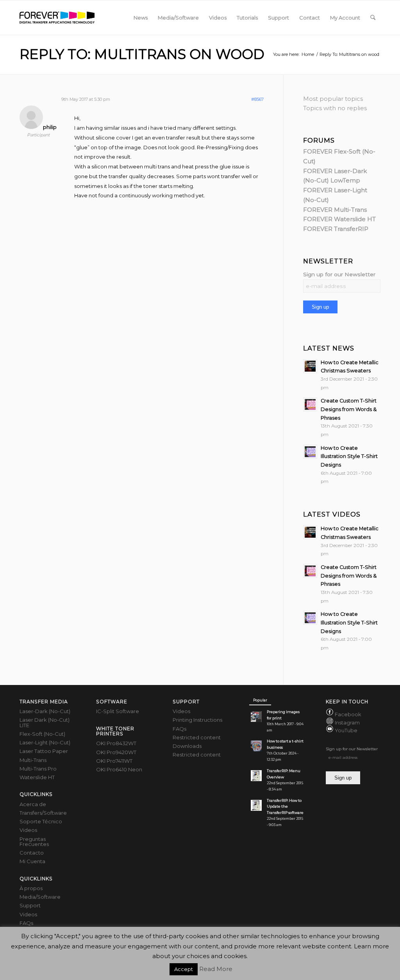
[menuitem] (141, 17)
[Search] (372, 17)
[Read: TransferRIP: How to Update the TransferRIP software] (256, 805)
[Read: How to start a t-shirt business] (256, 746)
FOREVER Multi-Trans (335, 209)
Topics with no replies (335, 108)
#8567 (257, 99)
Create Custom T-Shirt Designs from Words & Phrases (349, 409)
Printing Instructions (197, 720)
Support (30, 905)
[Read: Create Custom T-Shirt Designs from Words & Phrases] (310, 404)
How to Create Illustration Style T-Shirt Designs (349, 456)
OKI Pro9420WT (116, 752)
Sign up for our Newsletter (339, 274)
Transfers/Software (43, 813)
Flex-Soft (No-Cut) (42, 734)
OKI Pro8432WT (116, 743)
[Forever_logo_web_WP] (57, 17)
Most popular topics (333, 98)
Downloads (187, 746)
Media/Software (40, 897)
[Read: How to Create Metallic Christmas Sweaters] (310, 366)
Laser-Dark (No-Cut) (45, 711)
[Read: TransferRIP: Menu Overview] (256, 776)
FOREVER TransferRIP (335, 228)
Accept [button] (183, 969)
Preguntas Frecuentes (34, 841)
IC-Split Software (117, 711)
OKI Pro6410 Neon (119, 769)
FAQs (26, 923)
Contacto (32, 852)
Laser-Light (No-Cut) (45, 742)
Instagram (347, 722)
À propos (31, 888)
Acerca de (33, 804)
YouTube (346, 730)
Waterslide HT (37, 777)
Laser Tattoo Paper (44, 751)
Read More (215, 969)
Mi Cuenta (32, 861)
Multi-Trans (33, 760)
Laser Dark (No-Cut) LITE (45, 722)
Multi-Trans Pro (38, 768)
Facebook (348, 715)
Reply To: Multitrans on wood (142, 54)
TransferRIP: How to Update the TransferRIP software (285, 806)
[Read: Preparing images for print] (256, 717)
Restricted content (197, 737)
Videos (28, 830)
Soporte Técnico (41, 821)
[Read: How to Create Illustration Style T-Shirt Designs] (310, 452)
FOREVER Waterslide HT (339, 219)
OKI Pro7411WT (114, 761)
